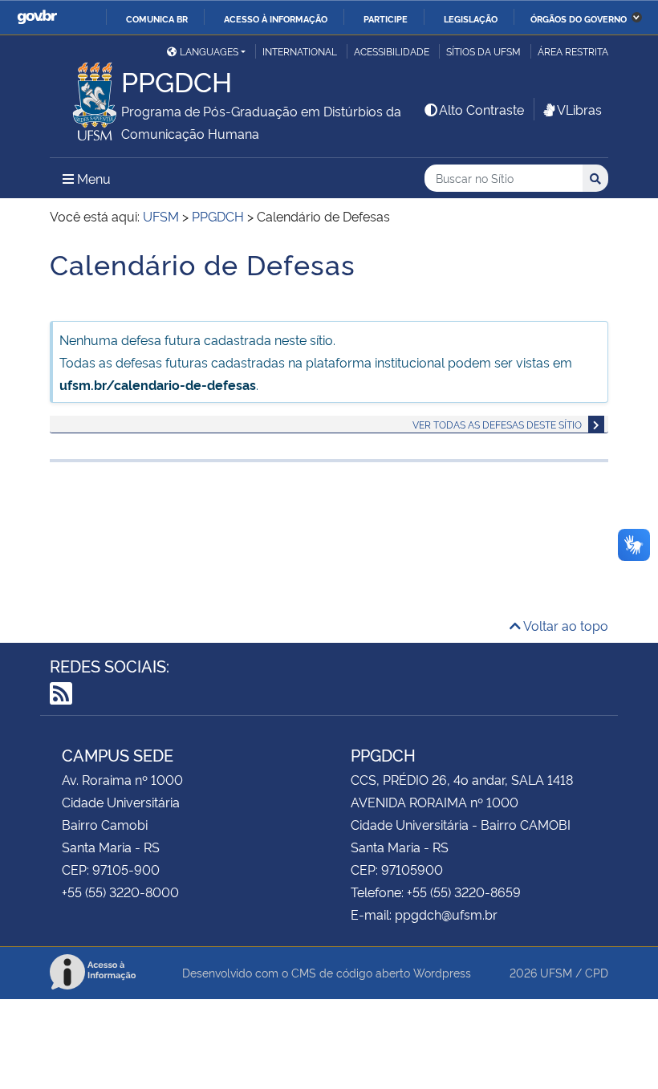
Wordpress (442, 972)
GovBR (37, 17)
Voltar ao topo (564, 625)
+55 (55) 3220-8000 (120, 891)
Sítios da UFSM (483, 51)
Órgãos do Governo (578, 18)
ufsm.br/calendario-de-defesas (157, 384)
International (299, 51)
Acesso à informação (275, 18)
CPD (596, 972)
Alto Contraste (481, 109)
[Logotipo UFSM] (85, 97)
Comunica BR (157, 18)
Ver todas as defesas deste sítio (497, 424)
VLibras (579, 109)
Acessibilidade (391, 51)
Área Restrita (573, 51)
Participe (386, 18)
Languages (209, 51)
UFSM (556, 972)
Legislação (471, 18)
